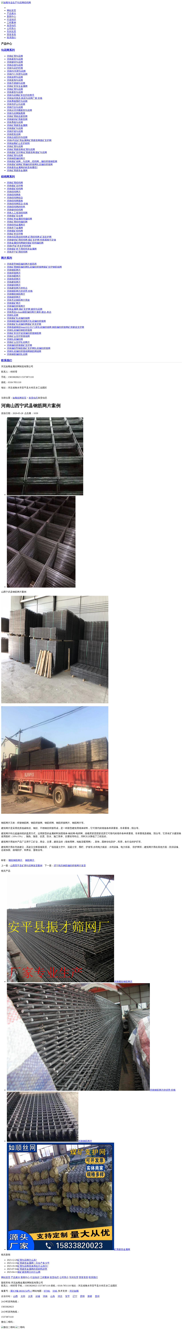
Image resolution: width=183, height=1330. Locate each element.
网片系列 (6, 257)
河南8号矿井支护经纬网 (19, 246)
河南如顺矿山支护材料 (18, 143)
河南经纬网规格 (15, 200)
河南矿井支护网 (15, 234)
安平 (67, 1296)
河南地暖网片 (14, 276)
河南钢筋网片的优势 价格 (20, 291)
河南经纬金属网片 (16, 225)
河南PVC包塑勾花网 (17, 74)
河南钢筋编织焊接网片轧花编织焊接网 (26, 321)
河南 (45, 1296)
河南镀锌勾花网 (15, 62)
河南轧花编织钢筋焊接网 (19, 330)
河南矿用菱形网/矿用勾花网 (21, 149)
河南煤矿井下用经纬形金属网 (22, 249)
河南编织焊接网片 (16, 306)
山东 (52, 1296)
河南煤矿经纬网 (15, 188)
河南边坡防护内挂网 (17, 137)
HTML (47, 1291)
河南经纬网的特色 (16, 206)
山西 (15, 1296)
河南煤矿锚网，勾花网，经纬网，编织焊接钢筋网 (32, 161)
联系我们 (11, 37)
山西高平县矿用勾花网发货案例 (26, 865)
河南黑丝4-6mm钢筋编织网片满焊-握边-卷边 (29, 312)
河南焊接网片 (14, 273)
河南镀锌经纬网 (15, 209)
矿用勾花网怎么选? (27, 1260)
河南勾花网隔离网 (16, 113)
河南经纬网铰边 (15, 197)
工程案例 (11, 22)
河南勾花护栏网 (15, 68)
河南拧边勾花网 (15, 107)
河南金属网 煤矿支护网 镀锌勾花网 (24, 309)
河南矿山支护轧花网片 (18, 342)
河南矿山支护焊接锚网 (18, 336)
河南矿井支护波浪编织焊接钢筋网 (24, 333)
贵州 (97, 1296)
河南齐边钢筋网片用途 (18, 300)
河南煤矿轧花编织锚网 (18, 318)
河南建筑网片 (14, 282)
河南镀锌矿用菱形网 (17, 119)
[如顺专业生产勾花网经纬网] (16, 2)
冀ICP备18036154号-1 (21, 1291)
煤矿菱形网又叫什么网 (28, 1272)
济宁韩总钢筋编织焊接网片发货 (70, 865)
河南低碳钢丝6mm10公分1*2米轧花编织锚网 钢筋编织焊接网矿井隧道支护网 (45, 327)
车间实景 (11, 31)
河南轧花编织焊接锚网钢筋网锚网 (24, 351)
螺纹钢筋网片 (15, 860)
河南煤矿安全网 (15, 215)
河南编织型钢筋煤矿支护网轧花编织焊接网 (28, 348)
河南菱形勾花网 (15, 59)
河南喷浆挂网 (14, 134)
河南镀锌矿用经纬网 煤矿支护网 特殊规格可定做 (31, 240)
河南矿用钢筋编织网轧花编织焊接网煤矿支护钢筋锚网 (34, 267)
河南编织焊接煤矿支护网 (19, 345)
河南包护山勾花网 (16, 104)
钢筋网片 (29, 860)
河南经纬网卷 (14, 194)
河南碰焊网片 (14, 297)
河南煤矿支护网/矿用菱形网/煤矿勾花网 (27, 152)
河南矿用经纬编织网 (17, 222)
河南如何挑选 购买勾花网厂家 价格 (24, 98)
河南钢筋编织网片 (16, 158)
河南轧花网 (12, 315)
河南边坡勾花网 (15, 65)
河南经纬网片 (14, 191)
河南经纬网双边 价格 (17, 203)
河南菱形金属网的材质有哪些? (22, 167)
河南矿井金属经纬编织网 (19, 219)
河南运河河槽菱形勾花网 (19, 110)
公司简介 (11, 28)
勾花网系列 (8, 49)
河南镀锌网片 (14, 285)
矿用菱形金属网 (122, 1249)
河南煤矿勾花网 (15, 128)
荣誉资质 (11, 34)
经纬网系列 (8, 176)
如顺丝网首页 (19, 398)
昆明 (82, 1296)
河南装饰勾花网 (15, 80)
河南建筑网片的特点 (17, 288)
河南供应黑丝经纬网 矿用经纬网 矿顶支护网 (29, 237)
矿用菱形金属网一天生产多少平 (33, 1263)
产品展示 (11, 13)
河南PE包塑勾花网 (16, 71)
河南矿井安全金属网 (17, 86)
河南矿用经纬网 (15, 182)
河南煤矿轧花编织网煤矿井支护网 (24, 324)
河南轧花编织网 (15, 339)
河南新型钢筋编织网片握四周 (22, 264)
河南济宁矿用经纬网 (17, 252)
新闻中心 (11, 16)
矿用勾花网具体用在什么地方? (32, 1266)
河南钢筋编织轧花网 (17, 354)
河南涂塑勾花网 (15, 77)
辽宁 (75, 1296)
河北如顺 (74, 1291)
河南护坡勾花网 (15, 131)
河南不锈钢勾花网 (16, 83)
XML (54, 1291)
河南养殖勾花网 (15, 122)
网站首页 (11, 10)
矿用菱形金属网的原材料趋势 (32, 1269)
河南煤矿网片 (14, 303)
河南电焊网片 (14, 279)
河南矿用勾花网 (15, 56)
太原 (30, 1296)
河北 (60, 1296)
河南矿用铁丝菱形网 (17, 116)
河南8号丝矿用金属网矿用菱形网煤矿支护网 (29, 140)
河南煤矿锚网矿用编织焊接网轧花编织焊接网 (30, 164)
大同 (23, 1296)
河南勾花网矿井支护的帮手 (20, 95)
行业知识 (11, 19)
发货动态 (11, 25)
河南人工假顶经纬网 (17, 212)
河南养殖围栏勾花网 (17, 101)
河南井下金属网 (15, 228)
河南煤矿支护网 (15, 185)
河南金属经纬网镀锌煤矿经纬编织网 (25, 243)
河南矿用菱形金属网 (17, 125)
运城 (37, 1296)
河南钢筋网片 (14, 270)
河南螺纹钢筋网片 (16, 294)
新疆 (89, 1296)
